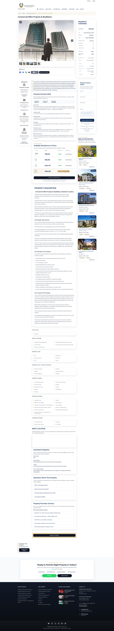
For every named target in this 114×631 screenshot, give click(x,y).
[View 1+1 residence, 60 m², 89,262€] (54, 159)
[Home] (38, 9)
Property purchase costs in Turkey (24, 593)
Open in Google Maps (90, 37)
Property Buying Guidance (24, 95)
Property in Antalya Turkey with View (69, 602)
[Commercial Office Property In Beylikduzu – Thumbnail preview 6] (39, 63)
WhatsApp (49, 575)
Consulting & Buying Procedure (44, 591)
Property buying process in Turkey (24, 591)
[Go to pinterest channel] (65, 623)
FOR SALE (41, 9)
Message (81, 109)
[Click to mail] (29, 72)
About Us (40, 600)
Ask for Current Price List (54, 177)
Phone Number (82, 102)
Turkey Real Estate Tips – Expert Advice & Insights (26, 601)
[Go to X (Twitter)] (55, 623)
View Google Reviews (83, 605)
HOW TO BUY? (48, 9)
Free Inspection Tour (24, 110)
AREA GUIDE (71, 9)
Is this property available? (40, 496)
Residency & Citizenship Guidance (24, 143)
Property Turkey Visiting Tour (43, 595)
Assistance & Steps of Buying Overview (25, 589)
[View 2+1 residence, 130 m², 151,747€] (54, 165)
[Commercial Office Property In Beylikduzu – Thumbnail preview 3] (28, 63)
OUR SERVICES (56, 9)
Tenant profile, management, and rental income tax (44, 523)
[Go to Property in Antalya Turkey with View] (61, 602)
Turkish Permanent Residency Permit (25, 595)
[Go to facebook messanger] (23, 72)
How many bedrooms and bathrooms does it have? (45, 492)
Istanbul (23, 13)
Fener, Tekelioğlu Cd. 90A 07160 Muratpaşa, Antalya (85, 598)
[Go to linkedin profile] (62, 623)
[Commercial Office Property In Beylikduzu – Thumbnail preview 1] (20, 63)
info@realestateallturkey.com (86, 610)
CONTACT (82, 9)
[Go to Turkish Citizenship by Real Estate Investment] (61, 591)
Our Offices (40, 602)
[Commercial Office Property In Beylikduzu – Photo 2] (46, 40)
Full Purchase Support (24, 125)
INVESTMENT (64, 9)
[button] (20, 22)
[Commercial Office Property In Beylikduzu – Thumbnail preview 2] (24, 63)
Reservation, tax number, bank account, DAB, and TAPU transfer (47, 512)
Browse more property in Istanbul (40, 509)
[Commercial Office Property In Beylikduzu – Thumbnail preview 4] (31, 63)
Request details (64, 575)
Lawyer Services (41, 593)
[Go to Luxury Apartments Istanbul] (61, 597)
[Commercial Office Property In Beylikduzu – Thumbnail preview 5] (35, 63)
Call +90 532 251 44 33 (23, 546)
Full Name (82, 91)
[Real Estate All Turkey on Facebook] (52, 623)
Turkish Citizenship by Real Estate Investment (69, 591)
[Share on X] (26, 72)
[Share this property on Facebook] (20, 72)
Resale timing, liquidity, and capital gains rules (43, 526)
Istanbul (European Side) (31, 13)
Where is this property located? (41, 485)
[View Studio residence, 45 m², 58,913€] (54, 154)
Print (36, 72)
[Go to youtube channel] (48, 623)
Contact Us (40, 598)
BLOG (77, 9)
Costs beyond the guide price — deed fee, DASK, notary (45, 516)
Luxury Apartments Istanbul (69, 595)
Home (19, 13)
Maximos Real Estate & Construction (45, 589)
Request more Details (44, 72)
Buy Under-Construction (22, 598)
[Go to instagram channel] (58, 623)
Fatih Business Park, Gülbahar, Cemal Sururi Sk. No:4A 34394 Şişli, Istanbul (87, 591)
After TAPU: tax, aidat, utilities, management (43, 519)
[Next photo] (72, 40)
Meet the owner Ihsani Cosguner (44, 604)
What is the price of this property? (42, 489)
